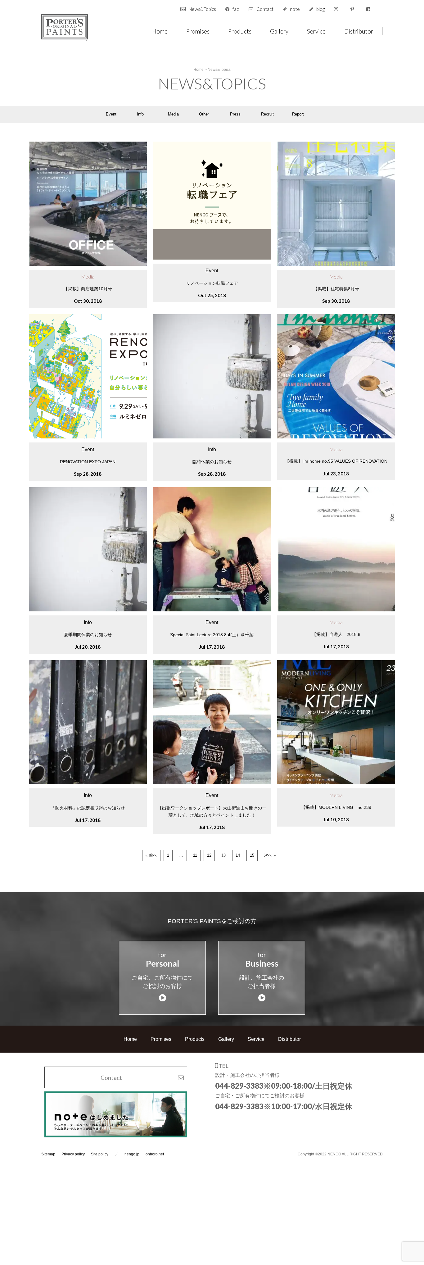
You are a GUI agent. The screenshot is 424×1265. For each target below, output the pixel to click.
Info (140, 114)
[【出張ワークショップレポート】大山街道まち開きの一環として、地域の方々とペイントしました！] (215, 783)
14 (238, 855)
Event (111, 114)
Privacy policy (73, 1154)
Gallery (279, 30)
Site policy (99, 1154)
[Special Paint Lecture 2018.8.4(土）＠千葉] (215, 610)
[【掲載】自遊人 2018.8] (339, 610)
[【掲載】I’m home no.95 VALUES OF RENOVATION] (339, 437)
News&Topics (202, 9)
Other (204, 114)
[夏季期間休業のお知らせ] (91, 610)
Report (298, 114)
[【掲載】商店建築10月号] (91, 264)
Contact (264, 9)
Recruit (267, 114)
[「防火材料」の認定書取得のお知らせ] (91, 783)
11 (195, 855)
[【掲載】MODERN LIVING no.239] (339, 783)
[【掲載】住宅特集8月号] (339, 264)
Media (173, 114)
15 (252, 855)
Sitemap (48, 1154)
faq (235, 9)
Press (235, 114)
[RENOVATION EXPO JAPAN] (91, 437)
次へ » (270, 855)
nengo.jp (131, 1154)
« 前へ (151, 855)
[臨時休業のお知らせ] (215, 437)
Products (239, 30)
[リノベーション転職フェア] (212, 258)
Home (160, 30)
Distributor (358, 30)
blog (320, 9)
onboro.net (155, 1154)
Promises (198, 30)
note (295, 9)
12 (209, 855)
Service (316, 30)
